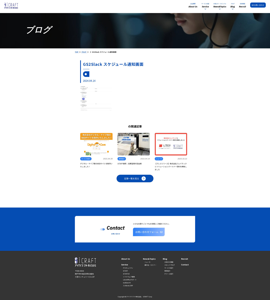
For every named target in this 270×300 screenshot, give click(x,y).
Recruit (184, 258)
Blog (165, 258)
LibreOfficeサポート (130, 280)
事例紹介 (167, 271)
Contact (185, 264)
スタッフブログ (169, 265)
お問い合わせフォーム (146, 232)
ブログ (84, 52)
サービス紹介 (168, 268)
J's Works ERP (128, 286)
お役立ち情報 (168, 262)
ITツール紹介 (168, 274)
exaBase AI (127, 283)
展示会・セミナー (150, 265)
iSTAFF (125, 271)
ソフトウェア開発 (129, 277)
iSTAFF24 (126, 274)
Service (124, 264)
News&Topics (149, 258)
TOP (77, 52)
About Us (125, 258)
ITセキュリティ (128, 268)
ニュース (147, 262)
